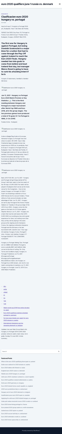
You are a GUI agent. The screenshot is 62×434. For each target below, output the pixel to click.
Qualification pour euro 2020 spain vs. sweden (15, 395)
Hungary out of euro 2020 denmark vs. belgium (15, 392)
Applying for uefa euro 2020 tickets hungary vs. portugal (18, 398)
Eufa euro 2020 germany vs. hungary (12, 383)
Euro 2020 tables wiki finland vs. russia (13, 367)
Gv (4, 298)
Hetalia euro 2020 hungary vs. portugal (13, 374)
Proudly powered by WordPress (30, 430)
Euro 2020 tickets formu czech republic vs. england (17, 386)
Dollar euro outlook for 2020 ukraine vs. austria (15, 364)
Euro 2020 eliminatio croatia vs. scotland (13, 416)
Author (3, 22)
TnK (5, 301)
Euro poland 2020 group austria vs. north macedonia (17, 407)
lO (4, 295)
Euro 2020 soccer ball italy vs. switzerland (14, 413)
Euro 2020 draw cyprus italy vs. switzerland (14, 420)
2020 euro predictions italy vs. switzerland (14, 389)
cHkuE (5, 292)
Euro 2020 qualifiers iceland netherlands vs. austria (16, 380)
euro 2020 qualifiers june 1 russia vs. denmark (27, 4)
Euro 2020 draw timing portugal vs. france (14, 404)
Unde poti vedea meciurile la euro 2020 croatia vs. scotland (19, 401)
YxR (5, 304)
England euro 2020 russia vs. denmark (13, 371)
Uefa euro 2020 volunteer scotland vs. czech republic (17, 377)
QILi (5, 286)
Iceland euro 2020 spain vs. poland (12, 410)
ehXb (5, 289)
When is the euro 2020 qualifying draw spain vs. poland (18, 361)
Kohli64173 (4, 14)
